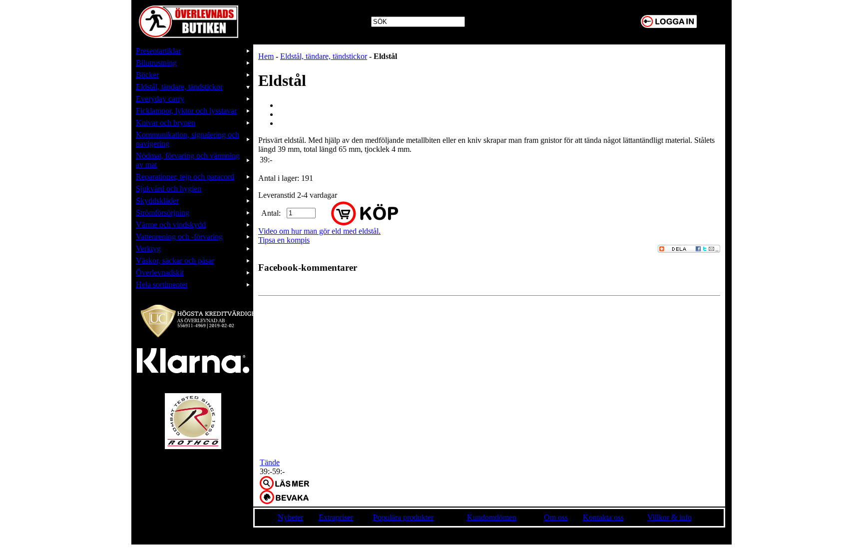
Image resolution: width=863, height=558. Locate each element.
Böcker (147, 74)
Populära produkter (403, 517)
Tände (270, 462)
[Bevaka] (284, 497)
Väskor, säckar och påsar (175, 260)
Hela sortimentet (161, 284)
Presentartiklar (158, 50)
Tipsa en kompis (284, 240)
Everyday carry (160, 98)
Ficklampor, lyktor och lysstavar (186, 110)
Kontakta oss (603, 517)
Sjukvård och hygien (168, 188)
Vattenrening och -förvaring (179, 236)
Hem (266, 56)
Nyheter (290, 517)
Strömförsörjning (162, 212)
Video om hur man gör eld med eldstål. (319, 231)
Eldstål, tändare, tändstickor (179, 86)
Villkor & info (669, 517)
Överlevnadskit (160, 272)
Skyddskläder (157, 200)
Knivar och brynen (165, 122)
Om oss (556, 517)
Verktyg (148, 248)
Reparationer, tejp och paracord (185, 176)
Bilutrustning (156, 62)
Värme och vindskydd (171, 224)
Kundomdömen (491, 517)
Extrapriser (336, 517)
